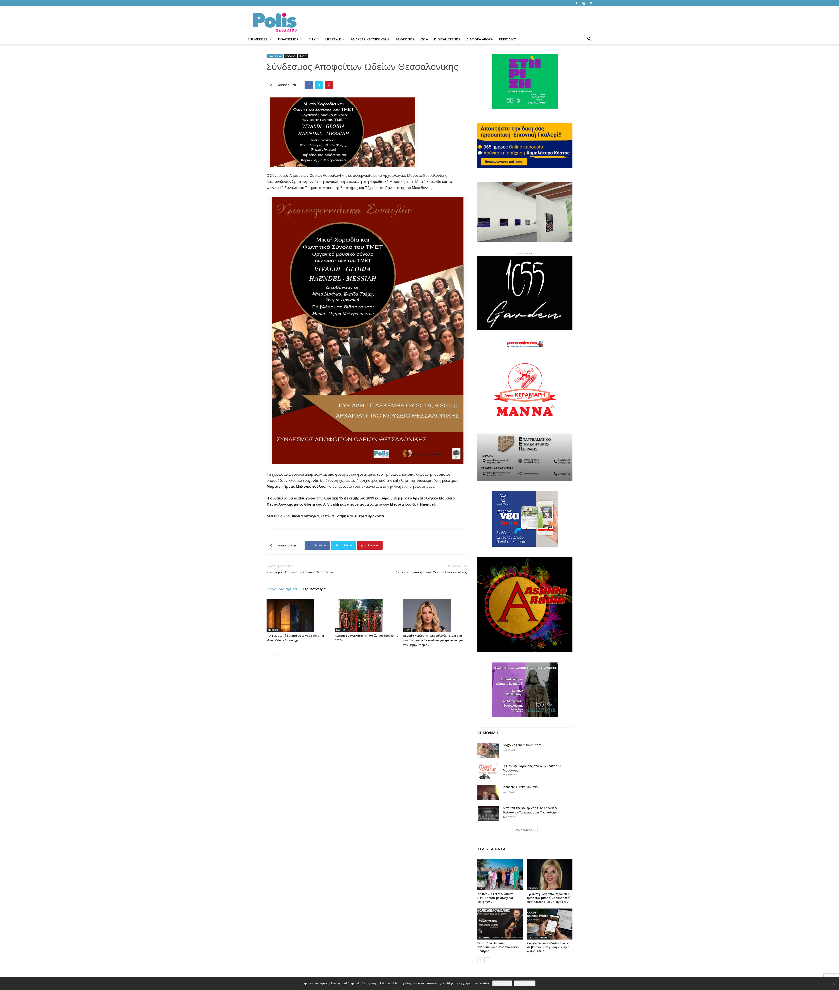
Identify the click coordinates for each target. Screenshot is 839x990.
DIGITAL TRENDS (447, 39)
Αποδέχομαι (502, 983)
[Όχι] (833, 983)
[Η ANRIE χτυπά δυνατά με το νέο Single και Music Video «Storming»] (298, 615)
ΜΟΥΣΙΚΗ (290, 55)
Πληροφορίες (525, 983)
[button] (589, 39)
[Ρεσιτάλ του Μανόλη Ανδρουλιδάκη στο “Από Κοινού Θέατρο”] (500, 924)
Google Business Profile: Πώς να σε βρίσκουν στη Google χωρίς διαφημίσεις (548, 947)
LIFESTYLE (333, 39)
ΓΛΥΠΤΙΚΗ (341, 629)
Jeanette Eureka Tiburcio (520, 787)
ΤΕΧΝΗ (302, 55)
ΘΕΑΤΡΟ (533, 888)
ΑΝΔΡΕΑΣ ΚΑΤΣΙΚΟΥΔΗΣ (370, 39)
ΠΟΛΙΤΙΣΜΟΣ (288, 39)
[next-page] (276, 653)
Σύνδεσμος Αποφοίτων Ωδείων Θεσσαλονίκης (302, 572)
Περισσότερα (314, 588)
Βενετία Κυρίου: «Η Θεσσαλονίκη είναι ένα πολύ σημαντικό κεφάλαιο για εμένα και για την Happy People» (433, 640)
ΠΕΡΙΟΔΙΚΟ (507, 39)
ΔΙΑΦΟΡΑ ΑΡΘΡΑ (479, 39)
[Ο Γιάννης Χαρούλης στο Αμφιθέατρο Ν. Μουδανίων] (488, 771)
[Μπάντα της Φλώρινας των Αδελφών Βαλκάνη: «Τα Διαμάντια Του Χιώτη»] (488, 813)
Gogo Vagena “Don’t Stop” (522, 745)
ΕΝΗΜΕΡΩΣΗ (258, 39)
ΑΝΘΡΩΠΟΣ (405, 39)
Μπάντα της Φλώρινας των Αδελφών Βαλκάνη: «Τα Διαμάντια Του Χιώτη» (530, 810)
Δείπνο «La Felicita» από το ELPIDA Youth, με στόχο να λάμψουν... (495, 898)
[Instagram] (584, 3)
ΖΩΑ (424, 39)
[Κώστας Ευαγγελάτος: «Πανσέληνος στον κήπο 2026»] (367, 615)
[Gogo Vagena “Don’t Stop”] (488, 750)
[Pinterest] (329, 85)
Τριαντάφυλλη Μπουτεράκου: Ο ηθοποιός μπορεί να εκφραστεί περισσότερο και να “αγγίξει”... (548, 898)
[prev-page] (269, 653)
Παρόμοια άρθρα (282, 588)
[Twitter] (591, 3)
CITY (312, 39)
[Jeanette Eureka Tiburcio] (488, 792)
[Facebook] (576, 3)
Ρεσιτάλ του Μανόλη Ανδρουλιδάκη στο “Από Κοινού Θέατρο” (498, 947)
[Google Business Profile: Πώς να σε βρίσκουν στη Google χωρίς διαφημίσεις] (549, 924)
